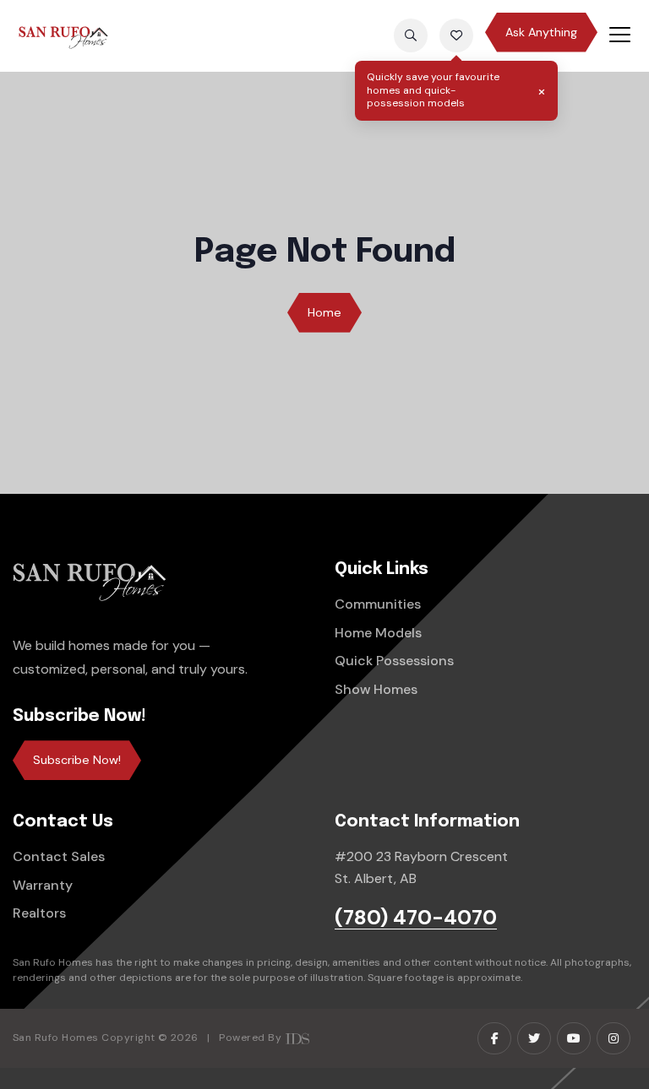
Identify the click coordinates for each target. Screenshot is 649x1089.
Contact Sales (59, 856)
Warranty (43, 885)
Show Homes (376, 689)
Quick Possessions (394, 660)
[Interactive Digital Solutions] (297, 1037)
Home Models (378, 633)
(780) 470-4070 (416, 918)
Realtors (39, 913)
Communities (378, 604)
